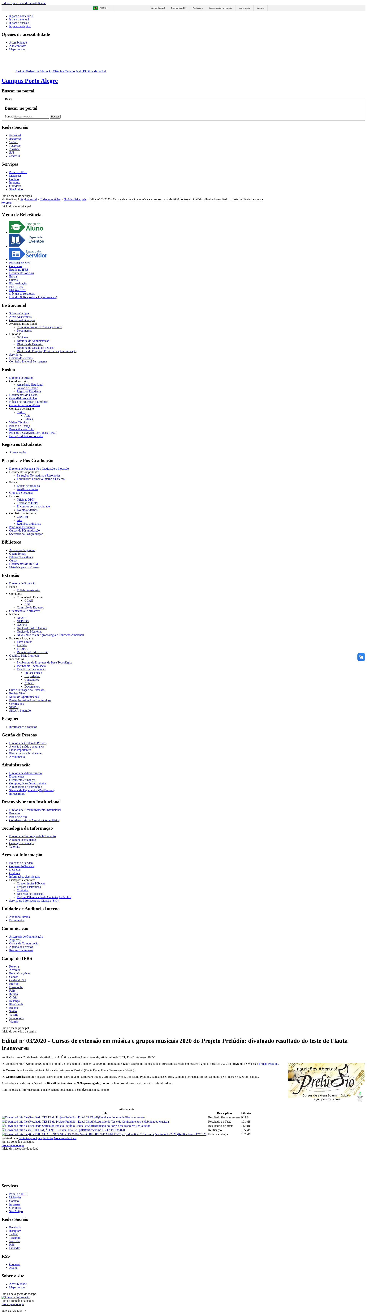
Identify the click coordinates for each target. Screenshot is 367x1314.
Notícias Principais (75, 199)
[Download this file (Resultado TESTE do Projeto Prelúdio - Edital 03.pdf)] (48, 1121)
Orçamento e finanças (22, 780)
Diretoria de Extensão (30, 344)
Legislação (244, 8)
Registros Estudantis (29, 391)
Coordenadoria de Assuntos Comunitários (34, 820)
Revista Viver (17, 693)
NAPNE (22, 624)
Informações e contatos (23, 726)
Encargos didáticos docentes (26, 436)
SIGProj (14, 707)
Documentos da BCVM (23, 564)
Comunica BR (178, 8)
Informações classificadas (24, 876)
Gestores (14, 873)
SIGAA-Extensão (20, 710)
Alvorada (14, 970)
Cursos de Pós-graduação (24, 530)
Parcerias (14, 813)
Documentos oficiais (21, 273)
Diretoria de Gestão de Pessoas (35, 347)
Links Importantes (20, 750)
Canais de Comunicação (23, 943)
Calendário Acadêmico (23, 398)
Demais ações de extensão (32, 652)
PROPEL (22, 648)
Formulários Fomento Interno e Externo (41, 479)
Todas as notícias (50, 199)
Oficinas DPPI (25, 499)
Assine (13, 1267)
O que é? (14, 1264)
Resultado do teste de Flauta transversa (122, 1117)
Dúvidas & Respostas (22, 293)
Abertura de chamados (22, 839)
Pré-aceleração (33, 672)
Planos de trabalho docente (25, 753)
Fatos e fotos (24, 641)
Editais (13, 276)
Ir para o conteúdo (21, 16)
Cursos (13, 280)
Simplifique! (158, 8)
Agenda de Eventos (21, 946)
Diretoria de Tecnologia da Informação (32, 836)
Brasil (104, 8)
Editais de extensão (28, 590)
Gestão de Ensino (27, 388)
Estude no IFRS (18, 269)
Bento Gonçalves (19, 973)
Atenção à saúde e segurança (26, 746)
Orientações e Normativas (24, 610)
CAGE (21, 412)
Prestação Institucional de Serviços (30, 700)
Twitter (13, 1234)
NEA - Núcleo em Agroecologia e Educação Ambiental (50, 635)
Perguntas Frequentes (22, 527)
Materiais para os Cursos (24, 567)
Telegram (14, 1237)
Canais (260, 8)
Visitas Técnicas (19, 422)
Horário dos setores (20, 358)
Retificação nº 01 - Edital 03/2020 (104, 1130)
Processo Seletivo (19, 262)
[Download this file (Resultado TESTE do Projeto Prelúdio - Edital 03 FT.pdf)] (50, 1117)
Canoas (13, 976)
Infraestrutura (17, 793)
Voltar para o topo (13, 1145)
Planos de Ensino (19, 425)
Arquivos (14, 940)
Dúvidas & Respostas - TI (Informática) (33, 297)
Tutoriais (14, 846)
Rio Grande (16, 1004)
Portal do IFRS (18, 172)
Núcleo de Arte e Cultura (32, 628)
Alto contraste (17, 46)
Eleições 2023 (17, 290)
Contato (14, 179)
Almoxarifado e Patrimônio (25, 786)
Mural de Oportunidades (24, 696)
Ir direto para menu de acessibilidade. (24, 3)
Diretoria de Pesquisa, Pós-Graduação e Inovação (46, 351)
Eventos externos (27, 509)
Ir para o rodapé (20, 26)
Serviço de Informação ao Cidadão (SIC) (33, 900)
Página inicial (28, 199)
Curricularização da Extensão (27, 690)
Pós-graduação (18, 283)
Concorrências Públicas (31, 883)
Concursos (15, 266)
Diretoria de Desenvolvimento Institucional (35, 810)
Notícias (29, 683)
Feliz (12, 990)
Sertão (13, 1011)
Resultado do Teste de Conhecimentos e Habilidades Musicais (132, 1121)
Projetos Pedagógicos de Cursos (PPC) (32, 432)
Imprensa (14, 182)
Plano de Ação (18, 816)
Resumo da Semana (21, 950)
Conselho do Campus (22, 320)
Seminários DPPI (27, 503)
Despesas (14, 869)
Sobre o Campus (19, 313)
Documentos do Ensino (23, 394)
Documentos (24, 330)
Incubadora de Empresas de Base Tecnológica (44, 662)
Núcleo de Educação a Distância (28, 401)
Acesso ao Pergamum (22, 550)
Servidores (15, 354)
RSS (12, 1244)
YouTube (14, 1241)
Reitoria (14, 966)
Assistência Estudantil (30, 384)
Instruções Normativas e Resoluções (38, 475)
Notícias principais (30, 1138)
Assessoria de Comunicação (26, 936)
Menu (8, 203)
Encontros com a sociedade (33, 506)
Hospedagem (32, 676)
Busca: (9, 116)
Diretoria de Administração (33, 340)
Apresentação (17, 452)
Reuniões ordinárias (29, 523)
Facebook (15, 1227)
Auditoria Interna (19, 916)
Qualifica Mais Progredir (24, 655)
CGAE (28, 600)
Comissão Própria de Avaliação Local (39, 327)
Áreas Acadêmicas (20, 316)
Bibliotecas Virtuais (21, 557)
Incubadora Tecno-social (31, 666)
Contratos (22, 890)
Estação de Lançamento (31, 669)
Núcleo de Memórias (29, 631)
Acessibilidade (18, 42)
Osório (13, 997)
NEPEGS (23, 621)
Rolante (14, 1007)
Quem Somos (17, 553)
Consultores (31, 679)
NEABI (21, 617)
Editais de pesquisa (28, 485)
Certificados (16, 703)
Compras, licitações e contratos (27, 783)
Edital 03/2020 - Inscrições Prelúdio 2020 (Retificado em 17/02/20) (166, 1134)
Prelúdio (22, 645)
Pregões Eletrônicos (29, 886)
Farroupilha (16, 987)
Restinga (14, 1000)
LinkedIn (14, 1248)
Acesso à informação (220, 8)
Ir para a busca (19, 22)
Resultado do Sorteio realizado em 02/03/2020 (122, 1125)
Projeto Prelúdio (268, 1063)
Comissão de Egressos (30, 607)
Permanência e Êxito (21, 429)
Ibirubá (13, 994)
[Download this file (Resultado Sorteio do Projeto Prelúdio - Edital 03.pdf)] (48, 1125)
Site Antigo (16, 189)
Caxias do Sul (17, 980)
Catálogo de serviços (21, 843)
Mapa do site (17, 49)
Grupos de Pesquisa (21, 492)
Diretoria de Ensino (21, 377)
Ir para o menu (19, 19)
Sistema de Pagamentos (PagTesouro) (31, 790)
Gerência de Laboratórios (24, 405)
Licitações (15, 175)
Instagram (15, 1230)
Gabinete (22, 337)
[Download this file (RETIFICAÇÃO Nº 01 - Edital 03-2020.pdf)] (43, 1130)
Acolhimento (17, 756)
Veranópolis (16, 1018)
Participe (197, 8)
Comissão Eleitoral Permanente (28, 361)
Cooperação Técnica (21, 866)
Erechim (14, 983)
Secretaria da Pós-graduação (26, 534)
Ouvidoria (15, 186)
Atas (27, 415)
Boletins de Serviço (21, 862)
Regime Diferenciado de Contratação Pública (44, 897)
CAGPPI (22, 516)
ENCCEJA (16, 286)
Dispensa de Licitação (30, 893)
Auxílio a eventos (27, 489)
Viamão (14, 1021)
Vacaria (13, 1014)
